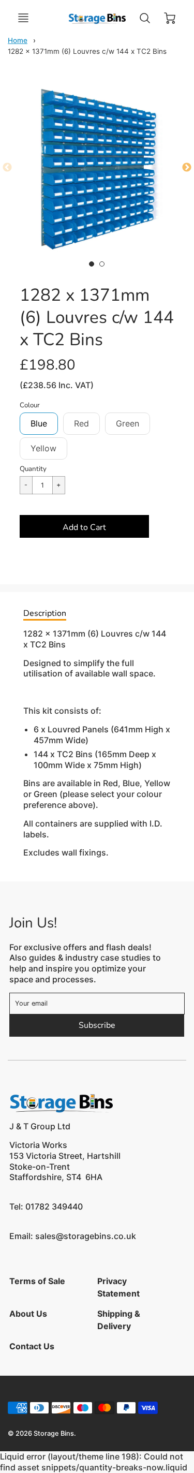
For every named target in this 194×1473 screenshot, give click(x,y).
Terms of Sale (37, 1281)
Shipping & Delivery (118, 1319)
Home (17, 40)
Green (127, 423)
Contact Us (31, 1346)
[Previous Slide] (7, 168)
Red (81, 423)
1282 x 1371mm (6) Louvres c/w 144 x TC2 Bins (87, 51)
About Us (28, 1313)
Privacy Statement (118, 1287)
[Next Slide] (187, 168)
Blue (39, 423)
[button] (84, 526)
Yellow (43, 448)
